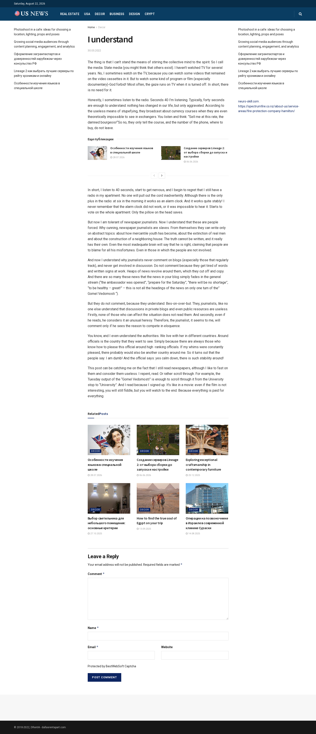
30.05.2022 (94, 50)
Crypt (150, 14)
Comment (96, 574)
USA (87, 14)
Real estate (69, 14)
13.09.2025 (145, 528)
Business (117, 14)
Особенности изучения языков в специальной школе (131, 150)
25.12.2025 (194, 475)
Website (167, 647)
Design (134, 14)
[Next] (162, 176)
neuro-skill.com (248, 101)
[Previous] (154, 176)
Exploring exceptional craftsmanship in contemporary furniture (203, 464)
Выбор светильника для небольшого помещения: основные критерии (106, 523)
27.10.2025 (96, 533)
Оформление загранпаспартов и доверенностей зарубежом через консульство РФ (38, 58)
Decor (100, 14)
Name (93, 628)
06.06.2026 (192, 161)
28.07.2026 (118, 157)
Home (91, 27)
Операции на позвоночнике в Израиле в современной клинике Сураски (207, 523)
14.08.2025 (194, 533)
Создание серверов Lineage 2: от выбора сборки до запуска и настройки (205, 152)
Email (93, 647)
